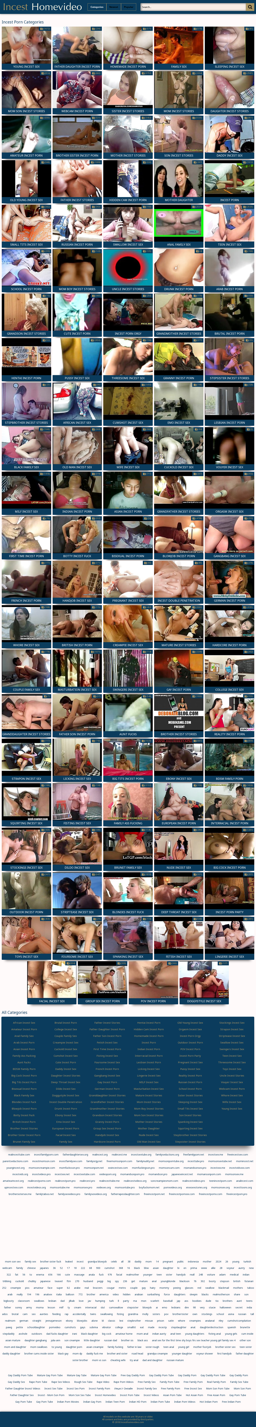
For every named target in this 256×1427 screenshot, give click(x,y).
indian (246, 1274)
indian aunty (159, 1333)
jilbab (72, 1300)
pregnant (168, 1261)
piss (27, 1287)
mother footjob (202, 1347)
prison (160, 1320)
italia (59, 1294)
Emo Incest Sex (65, 1121)
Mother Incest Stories (148, 1121)
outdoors (37, 1333)
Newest (113, 7)
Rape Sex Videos (60, 1382)
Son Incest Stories (190, 1115)
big (109, 1281)
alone (94, 1320)
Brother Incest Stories (24, 1128)
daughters (179, 1294)
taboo (250, 1287)
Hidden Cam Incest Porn (149, 1029)
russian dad (110, 1340)
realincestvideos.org (135, 1180)
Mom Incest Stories (149, 1102)
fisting (120, 1314)
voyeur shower (204, 1353)
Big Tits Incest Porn (24, 1082)
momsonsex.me (234, 1174)
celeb (114, 1261)
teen (159, 1274)
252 (4, 1287)
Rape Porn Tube (38, 1382)
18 (75, 1268)
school (220, 1314)
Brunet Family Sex (24, 1141)
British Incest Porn (24, 1121)
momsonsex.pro (83, 1187)
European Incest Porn (65, 1128)
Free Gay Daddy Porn (133, 1375)
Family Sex (65, 1141)
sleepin (193, 1294)
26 (226, 1261)
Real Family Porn (216, 1382)
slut (103, 1307)
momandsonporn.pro (132, 1174)
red (199, 1287)
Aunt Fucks (24, 1062)
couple (134, 1287)
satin (171, 1320)
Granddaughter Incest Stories (107, 1095)
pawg (9, 1327)
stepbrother (134, 1320)
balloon (70, 1294)
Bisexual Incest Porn (24, 1088)
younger (147, 1274)
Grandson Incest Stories (107, 1115)
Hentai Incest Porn (148, 1022)
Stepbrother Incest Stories (190, 1135)
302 (203, 1281)
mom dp (77, 1353)
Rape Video (103, 1382)
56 (23, 1274)
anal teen (175, 1333)
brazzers (98, 1287)
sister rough (152, 1347)
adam (222, 1274)
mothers (238, 1287)
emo (164, 1307)
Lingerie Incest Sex (149, 1075)
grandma (133, 1314)
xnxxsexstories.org (196, 1187)
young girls (231, 1333)
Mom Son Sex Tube (80, 1395)
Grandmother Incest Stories (107, 1108)
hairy (152, 1287)
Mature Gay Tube (77, 1375)
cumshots (70, 1327)
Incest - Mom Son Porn (51, 1395)
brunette (245, 1327)
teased (59, 1281)
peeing (177, 1287)
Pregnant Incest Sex (190, 1062)
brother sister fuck (50, 1261)
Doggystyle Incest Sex (65, 1095)
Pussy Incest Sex (190, 1069)
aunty (241, 1268)
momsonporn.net (94, 1167)
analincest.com (244, 1180)
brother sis (127, 1340)
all (122, 1261)
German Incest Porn (107, 1088)
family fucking (115, 1347)
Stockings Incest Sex (232, 1022)
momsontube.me (60, 1187)
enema (40, 1274)
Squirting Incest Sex (190, 1128)
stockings (206, 1314)
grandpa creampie (157, 1353)
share (237, 1294)
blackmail (224, 1287)
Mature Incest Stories (148, 1095)
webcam (7, 1268)
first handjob (224, 1353)
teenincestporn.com (220, 1180)
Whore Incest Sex (232, 1095)
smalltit (131, 1327)
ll (118, 1300)
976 (110, 1274)
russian (242, 1314)
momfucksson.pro (69, 1167)
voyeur (230, 1268)
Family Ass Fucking (24, 1055)
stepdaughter (178, 1327)
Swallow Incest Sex (231, 1042)
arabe (77, 1287)
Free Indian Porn (231, 1401)
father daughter (245, 1353)
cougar (111, 1287)
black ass (143, 1340)
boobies (196, 1300)
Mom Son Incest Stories (148, 1115)
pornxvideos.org (173, 1187)
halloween (225, 1307)
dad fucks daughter (57, 1333)
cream (77, 1307)
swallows (39, 1300)
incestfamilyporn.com (46, 1154)
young (235, 1261)
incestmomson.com (43, 1161)
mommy (164, 1287)
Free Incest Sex (193, 1388)
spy (117, 1281)
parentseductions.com (15, 1161)
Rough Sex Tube (83, 1382)
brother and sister (117, 1353)
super (60, 1287)
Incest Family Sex (147, 1388)
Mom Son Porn (242, 1388)
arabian (139, 1294)
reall (192, 1274)
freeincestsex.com (237, 1154)
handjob (181, 1274)
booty (212, 1281)
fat (16, 1274)
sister (169, 1274)
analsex (48, 1294)
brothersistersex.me (20, 1194)
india (249, 1307)
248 (201, 1274)
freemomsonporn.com (119, 1161)
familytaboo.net (45, 1194)
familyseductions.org (167, 1154)
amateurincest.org (13, 1180)
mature (143, 1281)
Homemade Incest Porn (149, 1036)
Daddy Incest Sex (65, 1069)
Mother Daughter (149, 1128)
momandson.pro (158, 1174)
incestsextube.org (141, 1154)
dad (62, 1300)
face (50, 1287)
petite (19, 1327)
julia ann (55, 1340)
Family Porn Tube (169, 1382)
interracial (90, 1307)
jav (89, 1300)
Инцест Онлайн (123, 1388)
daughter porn (74, 1347)
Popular (128, 7)
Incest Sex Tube (53, 1388)
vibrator (106, 1327)
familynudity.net (145, 1161)
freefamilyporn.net (193, 1154)
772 (80, 1294)
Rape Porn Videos (124, 1382)
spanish (231, 1327)
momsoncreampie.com (42, 1167)
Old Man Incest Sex (149, 1141)
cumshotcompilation (239, 1320)
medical (234, 1274)
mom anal (142, 1333)
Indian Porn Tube (160, 1401)
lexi (121, 1320)
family (19, 1268)
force (167, 1294)
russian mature (175, 1360)
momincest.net (244, 1161)
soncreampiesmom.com (164, 1180)
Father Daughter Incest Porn (107, 1029)
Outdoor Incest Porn (190, 1042)
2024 (218, 1261)
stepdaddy (8, 1333)
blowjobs (82, 1320)
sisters (156, 1314)
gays (82, 1327)
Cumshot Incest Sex (66, 1055)
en (185, 1268)
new (251, 1268)
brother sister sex (225, 1347)
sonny (18, 1307)
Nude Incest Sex (149, 1135)
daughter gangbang (36, 1340)
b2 (68, 1287)
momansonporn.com (209, 1174)
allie (213, 1268)
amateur (38, 1287)
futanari (249, 1281)
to (30, 1274)
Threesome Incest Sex (232, 1062)
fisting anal (214, 1333)
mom (149, 1261)
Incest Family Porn (99, 1388)
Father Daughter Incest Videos (22, 1388)
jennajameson (53, 1320)
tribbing (7, 1281)
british (236, 1281)
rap (66, 1314)
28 (221, 1268)
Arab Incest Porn (24, 1042)
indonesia (193, 1261)
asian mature (12, 1340)
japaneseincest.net (182, 1174)
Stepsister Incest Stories (190, 1141)
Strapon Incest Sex (231, 1029)
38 (129, 1261)
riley (221, 1320)
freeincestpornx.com (210, 1194)
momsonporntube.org (171, 1161)
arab (10, 1294)
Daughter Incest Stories (65, 1075)
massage (79, 1274)
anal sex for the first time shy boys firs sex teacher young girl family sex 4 (193, 1340)
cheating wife (118, 1360)
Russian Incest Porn (190, 1082)
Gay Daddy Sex (16, 1382)
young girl (183, 1347)
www (204, 1268)
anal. (193, 1327)
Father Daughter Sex (22, 1395)
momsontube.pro (125, 1187)
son (246, 1294)
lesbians (175, 1307)
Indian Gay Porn (92, 1401)
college (119, 1327)
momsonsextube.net (220, 1161)
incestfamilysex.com (70, 1161)
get (133, 1281)
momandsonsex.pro (195, 1167)
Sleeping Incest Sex (190, 1102)
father (7, 1307)
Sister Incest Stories (190, 1095)
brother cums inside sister (39, 1353)
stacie (212, 1307)
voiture (211, 1274)
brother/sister (180, 1314)
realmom (10, 1320)
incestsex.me (215, 1154)
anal (154, 1281)
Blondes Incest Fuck (24, 1102)
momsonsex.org (220, 1187)
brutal (15, 1314)
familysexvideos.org (95, 1194)
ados (5, 1314)
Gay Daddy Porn (187, 1375)
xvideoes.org (103, 1187)
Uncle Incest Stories (232, 1075)
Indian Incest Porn (149, 1049)
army (29, 1307)
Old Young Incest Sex (190, 1022)
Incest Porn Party (190, 1055)
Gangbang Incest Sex (107, 1075)
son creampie (72, 1340)
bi (178, 1268)
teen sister (246, 1347)
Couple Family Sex (66, 1036)
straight (36, 1320)
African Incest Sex (24, 1022)
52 (61, 1268)
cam (25, 1314)
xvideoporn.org (107, 1174)
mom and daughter (15, 1347)
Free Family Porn (193, 1382)
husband (88, 1281)
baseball (168, 1300)
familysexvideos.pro (69, 1194)
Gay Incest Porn (107, 1082)
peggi (100, 1281)
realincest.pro (87, 1180)
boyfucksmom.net (149, 1187)
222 (83, 1268)
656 (50, 1274)
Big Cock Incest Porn (24, 1075)
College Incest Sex (66, 1029)
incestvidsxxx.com (239, 1167)
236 (125, 1281)
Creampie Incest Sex (65, 1042)
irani (74, 1333)
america (103, 1294)
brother (91, 1294)
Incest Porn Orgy (190, 1036)
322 (9, 1274)
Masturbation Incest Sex (149, 1088)
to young (57, 1347)
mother (207, 1261)
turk (111, 1300)
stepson (224, 1281)
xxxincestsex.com (118, 1167)
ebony (69, 1320)
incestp (163, 1327)
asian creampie (94, 1347)
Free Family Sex (147, 1382)
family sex (30, 1261)
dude (208, 1300)
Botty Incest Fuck (24, 1115)
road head (137, 1353)
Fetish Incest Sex (107, 1042)
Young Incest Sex (232, 1108)
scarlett (154, 1300)
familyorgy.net (94, 1161)
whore (181, 1320)
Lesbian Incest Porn (149, 1062)
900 (98, 1268)
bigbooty (9, 1300)
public (180, 1261)
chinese (31, 1268)
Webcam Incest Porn (232, 1088)
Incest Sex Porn (76, 1388)
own (194, 1314)
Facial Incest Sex (66, 1135)
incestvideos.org (36, 1187)
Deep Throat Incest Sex (65, 1082)
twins (93, 1314)
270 (77, 1281)
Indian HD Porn (137, 1401)
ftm (69, 1281)
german (24, 1320)
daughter (168, 1268)
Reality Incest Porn (190, 1075)
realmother (132, 1274)
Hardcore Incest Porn (107, 1141)
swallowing (106, 1314)
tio (217, 1300)
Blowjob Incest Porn (24, 1108)
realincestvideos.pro (193, 1180)
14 (157, 1261)
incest (80, 1261)
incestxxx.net (62, 1174)
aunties (44, 1314)
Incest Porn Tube (129, 1395)
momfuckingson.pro (143, 1167)
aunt (239, 1300)
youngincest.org (15, 1167)
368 (121, 1268)
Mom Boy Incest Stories (149, 1108)
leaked (69, 1261)
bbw (146, 1268)
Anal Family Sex (24, 1036)
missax (149, 1320)
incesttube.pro (196, 1161)
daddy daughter (11, 1353)
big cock (106, 1333)
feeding (56, 1314)
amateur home (124, 1333)
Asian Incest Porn (24, 1049)
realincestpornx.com (39, 1180)
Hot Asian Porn (194, 1395)
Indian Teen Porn (115, 1401)
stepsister (132, 1307)
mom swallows (38, 1347)
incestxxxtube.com (84, 1174)
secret (239, 1307)
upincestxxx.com (13, 1187)
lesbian (52, 1300)
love (81, 1300)
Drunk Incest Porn (66, 1108)
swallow (209, 1287)
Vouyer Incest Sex (232, 1082)
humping (100, 1300)
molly (145, 1314)
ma (135, 1300)
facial (119, 1274)
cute (67, 1274)
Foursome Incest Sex (107, 1062)
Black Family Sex (24, 1095)
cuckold (19, 1281)
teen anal (168, 1347)
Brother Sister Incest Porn (24, 1135)
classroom (24, 1300)
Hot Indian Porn (209, 1401)
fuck (101, 1274)
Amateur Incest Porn (24, 1029)
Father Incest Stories (107, 1022)
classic (111, 1320)
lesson (51, 1307)
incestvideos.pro (41, 1174)
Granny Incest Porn (107, 1121)
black (137, 1268)
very (202, 1307)
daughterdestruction (211, 1327)
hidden (126, 1294)
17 (68, 1268)
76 (195, 1281)
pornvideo (54, 1327)
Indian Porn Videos (184, 1401)
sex (34, 1314)
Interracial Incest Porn (149, 1055)
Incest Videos (151, 1395)
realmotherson (221, 1294)
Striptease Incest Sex (232, 1036)
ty (69, 1307)
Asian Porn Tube (172, 1395)
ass (186, 1300)
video (116, 1294)
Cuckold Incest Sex (65, 1049)
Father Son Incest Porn (107, 1036)
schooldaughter (36, 1327)
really (20, 1294)
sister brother (80, 1360)
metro (122, 1287)
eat (142, 1327)
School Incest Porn (190, 1088)
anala (92, 1274)
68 (90, 1268)
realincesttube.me (109, 1180)
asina (231, 1314)
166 (59, 1274)
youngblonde (168, 1281)
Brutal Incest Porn (66, 1022)
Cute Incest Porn (66, 1062)
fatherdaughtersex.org (75, 1154)
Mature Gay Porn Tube (50, 1375)
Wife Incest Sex (231, 1102)
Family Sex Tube (239, 1382)
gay (144, 1287)
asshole (23, 1333)
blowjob (147, 1307)
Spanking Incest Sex (190, 1121)
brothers (227, 1300)
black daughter (89, 1333)
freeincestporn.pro (236, 1194)
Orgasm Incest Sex (190, 1029)
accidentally (79, 1314)
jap (178, 1300)
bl (103, 1320)
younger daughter (182, 1353)
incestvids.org (20, 1174)
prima (194, 1268)
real (87, 1287)
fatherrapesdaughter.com (125, 1194)
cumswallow (116, 1307)
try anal (134, 1360)
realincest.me (119, 1154)
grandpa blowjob (97, 1261)
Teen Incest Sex (232, 1055)
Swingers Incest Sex (232, 1049)
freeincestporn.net (154, 1194)
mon (143, 1300)
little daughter (92, 1340)
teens (249, 1300)
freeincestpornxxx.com (182, 1194)
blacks (205, 1294)
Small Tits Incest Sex (190, 1108)
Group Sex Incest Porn (107, 1128)
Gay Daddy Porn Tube (20, 1375)
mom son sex (13, 1261)
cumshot (109, 1268)
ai (157, 1307)
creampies (195, 1320)
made (151, 1327)
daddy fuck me (94, 1353)
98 (194, 1307)
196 (37, 1294)
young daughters (194, 1333)
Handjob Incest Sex (107, 1135)
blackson (184, 1281)
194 (29, 1294)
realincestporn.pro (65, 1180)
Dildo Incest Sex (66, 1088)
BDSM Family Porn (24, 1069)
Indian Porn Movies (68, 1401)
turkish (247, 1261)
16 (128, 1268)
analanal (210, 1320)
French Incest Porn (107, 1069)
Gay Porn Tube (237, 1395)
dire (187, 1307)
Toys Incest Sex (231, 1069)
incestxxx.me (218, 1167)
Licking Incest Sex (149, 1069)
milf (61, 1307)
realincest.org (100, 1154)
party (126, 1300)
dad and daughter (152, 1360)
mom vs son (99, 1360)
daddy (138, 1261)
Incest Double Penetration (65, 1102)
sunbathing (153, 1294)
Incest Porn (149, 1042)
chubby (32, 1281)
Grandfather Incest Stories (107, 1102)
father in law (134, 1347)
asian (156, 1268)
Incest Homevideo (105, 1395)
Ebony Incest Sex (65, 1115)
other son (245, 1340)
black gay (63, 1353)
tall (252, 1314)
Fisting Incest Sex (107, 1055)
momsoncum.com (169, 1167)
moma (40, 1307)
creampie (15, 1287)
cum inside (247, 1333)
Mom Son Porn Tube (218, 1388)
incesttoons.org (243, 1187)
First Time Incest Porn (107, 1049)
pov (166, 1314)
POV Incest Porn (190, 1049)
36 (54, 1268)
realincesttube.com (19, 1154)
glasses (189, 1287)
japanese (45, 1281)
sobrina (94, 1327)
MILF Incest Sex (148, 1082)
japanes (44, 1268)
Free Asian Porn (216, 1395)
